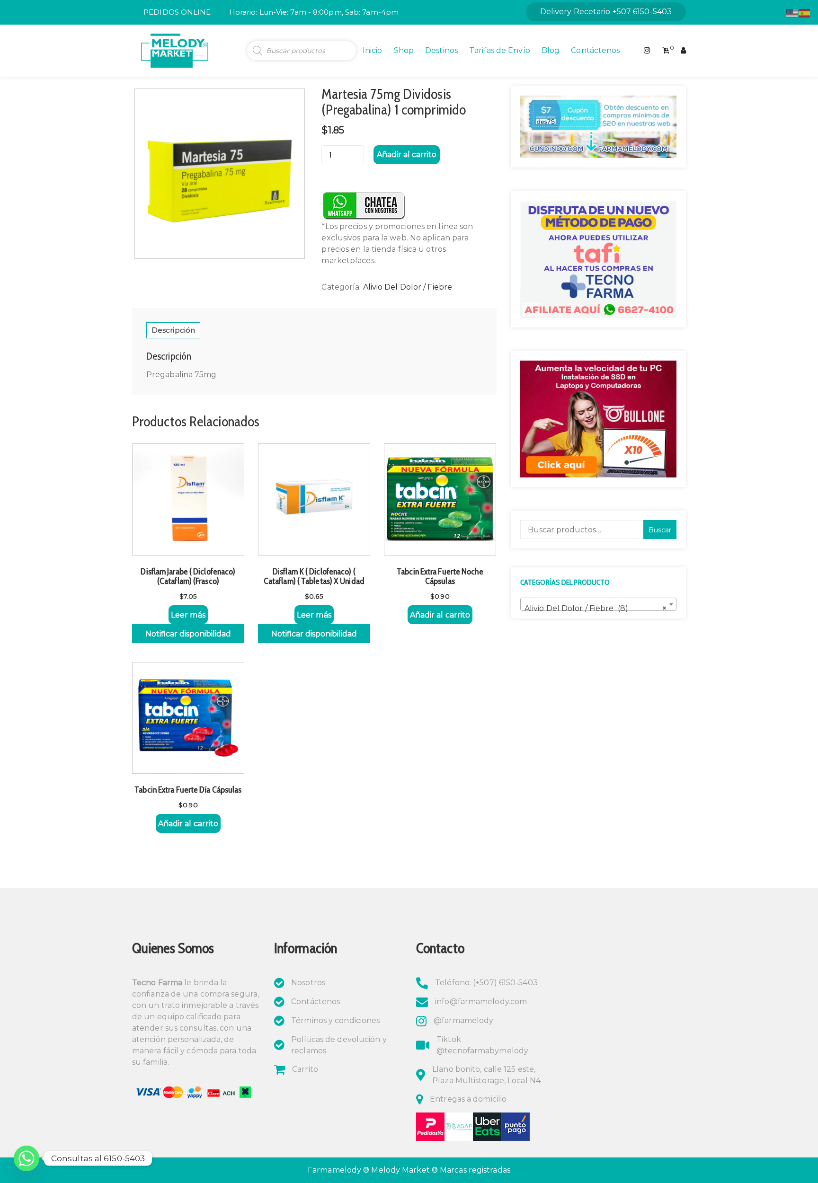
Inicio (372, 50)
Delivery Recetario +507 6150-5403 (606, 11)
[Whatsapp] (26, 1158)
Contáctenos (595, 50)
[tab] (173, 330)
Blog (551, 50)
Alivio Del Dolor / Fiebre (408, 287)
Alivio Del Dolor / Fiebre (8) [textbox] (596, 608)
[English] (792, 12)
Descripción (173, 330)
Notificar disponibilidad (188, 633)
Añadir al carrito (406, 154)
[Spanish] (805, 12)
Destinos (441, 50)
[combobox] (598, 604)
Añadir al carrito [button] (440, 614)
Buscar (660, 530)
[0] (665, 51)
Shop (404, 50)
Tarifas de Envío (499, 50)
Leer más (188, 614)
